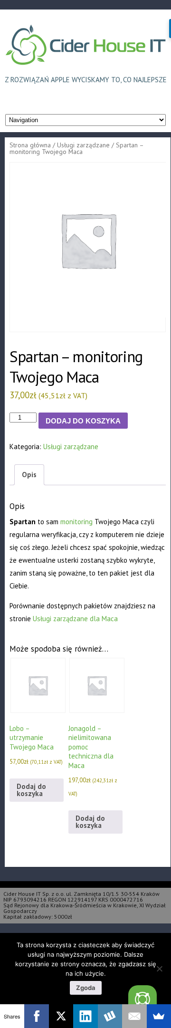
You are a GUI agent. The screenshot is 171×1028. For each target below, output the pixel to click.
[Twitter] (142, 999)
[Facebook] (36, 1016)
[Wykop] (110, 1016)
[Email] (134, 1016)
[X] (61, 1016)
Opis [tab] (29, 474)
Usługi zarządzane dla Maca (75, 618)
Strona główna (30, 145)
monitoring (76, 521)
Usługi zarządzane (83, 145)
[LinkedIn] (85, 1016)
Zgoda (85, 987)
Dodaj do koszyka (83, 421)
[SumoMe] (159, 1016)
